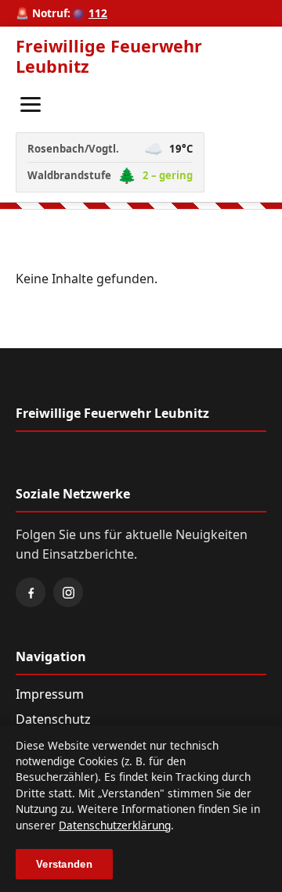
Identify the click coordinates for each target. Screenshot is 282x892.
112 (98, 12)
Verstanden (64, 864)
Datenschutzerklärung (115, 825)
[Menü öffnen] (30, 104)
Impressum (50, 694)
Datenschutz (53, 719)
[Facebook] (30, 592)
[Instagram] (68, 592)
